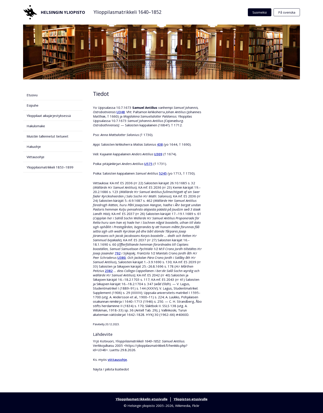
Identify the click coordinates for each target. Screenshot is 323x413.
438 (160, 144)
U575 (148, 163)
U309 (158, 154)
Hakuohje (34, 146)
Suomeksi (259, 12)
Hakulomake (36, 126)
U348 (120, 112)
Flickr (196, 405)
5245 (163, 173)
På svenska (286, 12)
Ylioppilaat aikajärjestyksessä (49, 115)
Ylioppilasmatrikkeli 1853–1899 (50, 167)
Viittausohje (35, 157)
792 (118, 253)
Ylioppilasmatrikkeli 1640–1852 (128, 12)
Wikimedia (182, 405)
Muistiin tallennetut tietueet (47, 136)
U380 (121, 257)
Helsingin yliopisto (63, 12)
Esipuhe (32, 105)
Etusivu (32, 95)
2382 (109, 270)
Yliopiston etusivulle (190, 399)
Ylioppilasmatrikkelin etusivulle (141, 399)
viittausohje (117, 359)
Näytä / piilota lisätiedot (111, 369)
